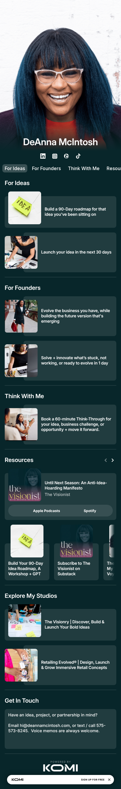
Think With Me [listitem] (84, 168)
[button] (60, 766)
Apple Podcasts (46, 511)
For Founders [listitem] (46, 168)
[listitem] (42, 156)
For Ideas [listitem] (15, 168)
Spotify (90, 511)
